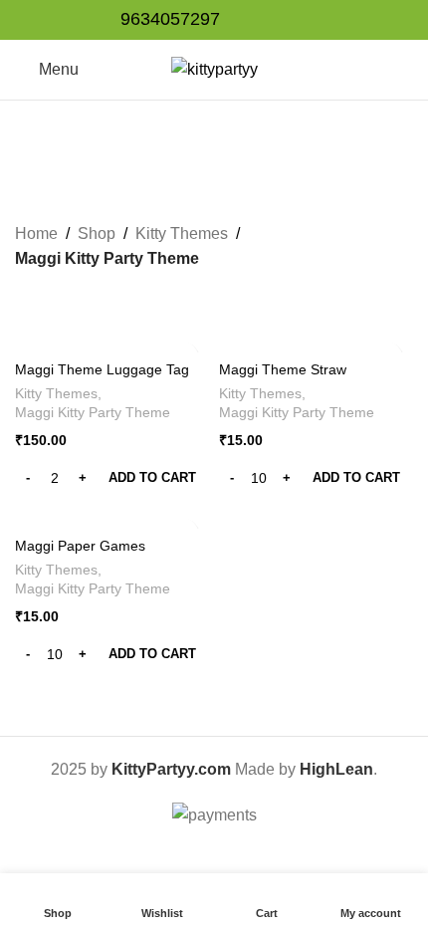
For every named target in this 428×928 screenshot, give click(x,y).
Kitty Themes (181, 233)
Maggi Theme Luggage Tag (102, 369)
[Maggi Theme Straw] (316, 342)
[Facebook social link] (251, 20)
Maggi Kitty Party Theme (92, 412)
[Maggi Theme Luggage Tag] (112, 342)
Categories (205, 177)
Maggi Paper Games (80, 546)
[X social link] (274, 20)
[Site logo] (214, 68)
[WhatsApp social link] (297, 20)
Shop (96, 233)
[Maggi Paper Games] (112, 518)
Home (36, 233)
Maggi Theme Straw (282, 369)
